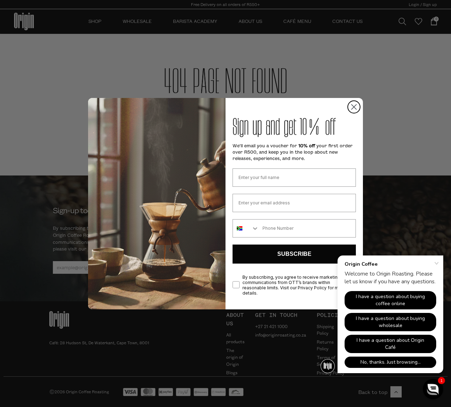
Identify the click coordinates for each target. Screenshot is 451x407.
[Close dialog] (354, 107)
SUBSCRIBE (294, 254)
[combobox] (246, 228)
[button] (433, 389)
